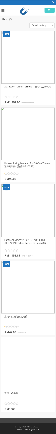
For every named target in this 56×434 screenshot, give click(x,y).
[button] (42, 25)
